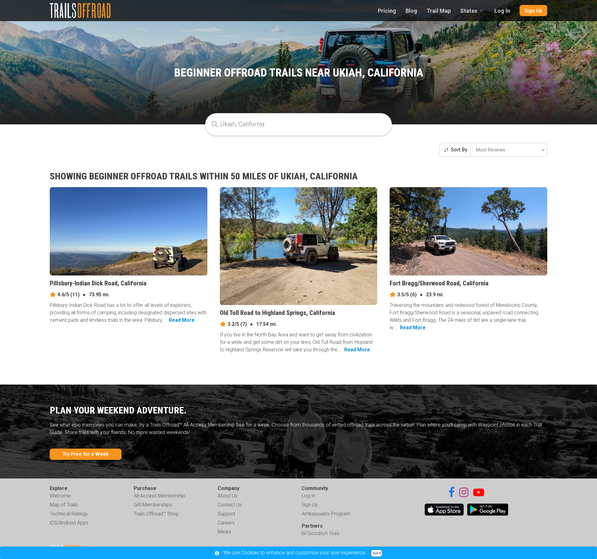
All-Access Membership (159, 496)
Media (224, 532)
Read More (182, 320)
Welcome (60, 496)
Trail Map (439, 10)
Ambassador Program (326, 514)
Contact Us (230, 505)
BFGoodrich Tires (321, 533)
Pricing (387, 10)
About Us (228, 496)
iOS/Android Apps (69, 523)
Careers (226, 523)
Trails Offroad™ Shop (156, 514)
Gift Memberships (153, 505)
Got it (377, 553)
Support (226, 514)
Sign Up (533, 11)
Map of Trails (64, 505)
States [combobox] (468, 10)
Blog (411, 10)
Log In (502, 10)
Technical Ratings (69, 514)
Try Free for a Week (85, 454)
